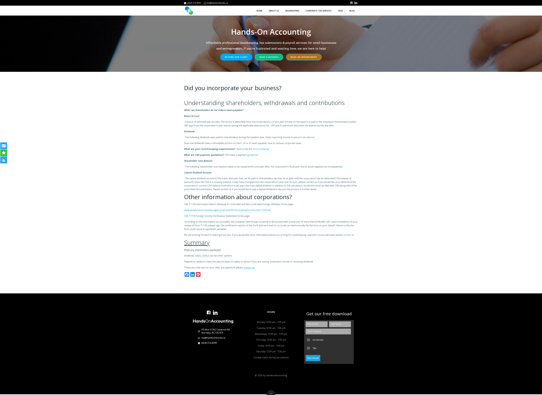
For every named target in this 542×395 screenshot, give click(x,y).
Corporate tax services (319, 10)
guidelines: (253, 154)
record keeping (260, 149)
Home (259, 10)
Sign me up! (313, 358)
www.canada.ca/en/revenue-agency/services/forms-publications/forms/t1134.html (227, 210)
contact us (349, 234)
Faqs (340, 10)
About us (274, 10)
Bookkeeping (292, 10)
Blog (352, 10)
